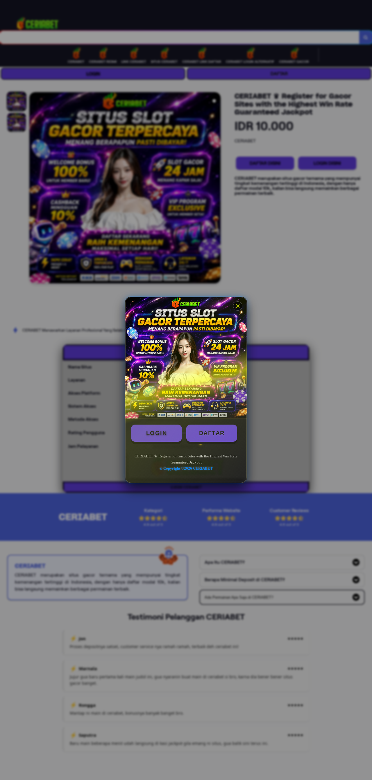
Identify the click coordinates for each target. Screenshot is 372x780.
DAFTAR (212, 433)
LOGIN (156, 433)
